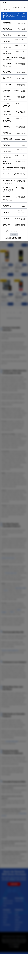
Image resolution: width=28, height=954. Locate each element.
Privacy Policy (10, 248)
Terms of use (19, 248)
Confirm (13, 244)
